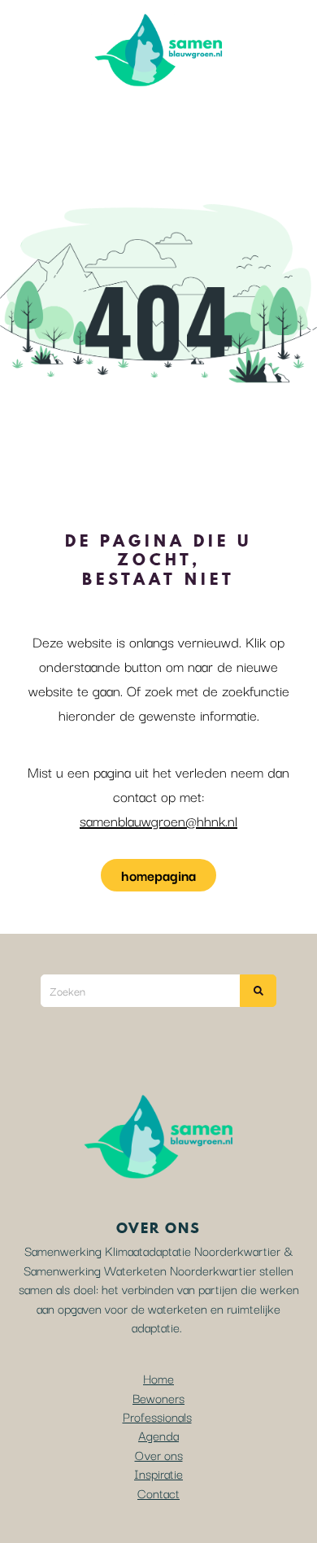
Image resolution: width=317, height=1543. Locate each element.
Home (158, 1378)
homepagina (158, 875)
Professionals (157, 1416)
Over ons (159, 1454)
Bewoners (158, 1397)
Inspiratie (158, 1473)
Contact (158, 1492)
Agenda (158, 1435)
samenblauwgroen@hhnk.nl (158, 820)
